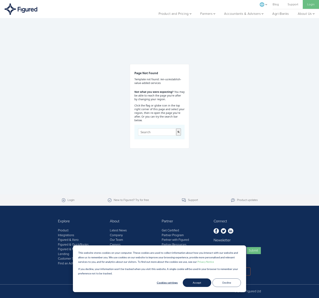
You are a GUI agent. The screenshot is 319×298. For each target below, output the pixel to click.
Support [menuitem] (293, 4)
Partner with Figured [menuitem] (175, 240)
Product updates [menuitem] (247, 200)
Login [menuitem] (311, 4)
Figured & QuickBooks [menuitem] (73, 245)
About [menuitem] (114, 221)
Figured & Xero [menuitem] (68, 240)
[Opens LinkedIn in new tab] (230, 230)
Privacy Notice (205, 261)
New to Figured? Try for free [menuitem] (131, 200)
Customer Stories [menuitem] (69, 259)
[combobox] (157, 132)
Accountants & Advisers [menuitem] (242, 14)
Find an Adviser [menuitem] (68, 263)
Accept (197, 282)
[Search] (178, 132)
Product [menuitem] (63, 230)
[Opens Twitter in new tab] (224, 230)
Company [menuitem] (116, 235)
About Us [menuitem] (305, 14)
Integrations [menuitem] (66, 235)
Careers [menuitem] (115, 245)
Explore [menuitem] (64, 221)
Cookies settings (167, 282)
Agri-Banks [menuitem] (280, 14)
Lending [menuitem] (63, 254)
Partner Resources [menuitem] (174, 245)
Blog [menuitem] (276, 4)
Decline (226, 282)
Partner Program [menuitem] (173, 235)
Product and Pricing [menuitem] (173, 14)
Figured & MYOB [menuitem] (69, 249)
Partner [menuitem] (167, 221)
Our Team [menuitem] (116, 240)
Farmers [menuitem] (206, 14)
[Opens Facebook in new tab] (217, 230)
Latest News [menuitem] (118, 230)
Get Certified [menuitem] (170, 230)
